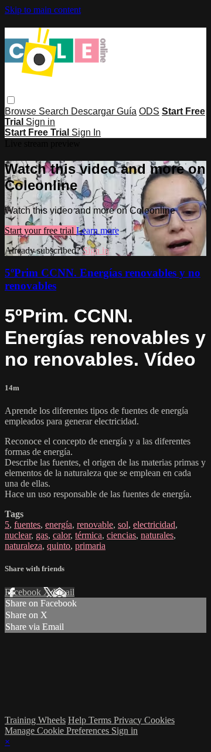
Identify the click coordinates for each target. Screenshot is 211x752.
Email (63, 592)
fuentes (27, 525)
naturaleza (23, 546)
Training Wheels (35, 720)
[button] (11, 100)
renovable (95, 525)
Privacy (129, 720)
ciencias (121, 535)
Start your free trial (40, 230)
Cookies (159, 720)
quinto (58, 546)
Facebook (24, 592)
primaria (90, 546)
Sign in (40, 122)
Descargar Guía (104, 111)
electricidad (154, 525)
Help (78, 720)
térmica (88, 535)
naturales (157, 535)
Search (55, 111)
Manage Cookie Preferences (58, 731)
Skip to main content (43, 10)
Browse (22, 111)
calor (61, 535)
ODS (149, 111)
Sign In (86, 132)
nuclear (18, 535)
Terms (101, 720)
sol (123, 525)
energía (58, 525)
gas (42, 535)
